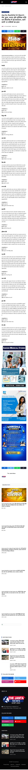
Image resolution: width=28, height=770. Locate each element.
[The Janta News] (14, 2)
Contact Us (18, 764)
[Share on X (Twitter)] (11, 31)
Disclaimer (24, 764)
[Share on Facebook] (5, 31)
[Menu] (2, 2)
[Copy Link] (23, 31)
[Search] (26, 2)
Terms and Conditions (14, 766)
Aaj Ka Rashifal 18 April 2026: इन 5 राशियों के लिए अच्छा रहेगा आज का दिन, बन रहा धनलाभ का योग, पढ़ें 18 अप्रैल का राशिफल (14, 593)
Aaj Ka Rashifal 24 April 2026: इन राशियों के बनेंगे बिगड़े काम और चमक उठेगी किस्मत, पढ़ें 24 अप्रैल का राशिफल (13, 571)
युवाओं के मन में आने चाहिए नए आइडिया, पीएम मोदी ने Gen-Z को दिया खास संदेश (18, 649)
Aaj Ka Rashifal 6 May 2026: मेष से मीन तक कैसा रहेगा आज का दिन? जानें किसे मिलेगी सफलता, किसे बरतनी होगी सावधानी (13, 527)
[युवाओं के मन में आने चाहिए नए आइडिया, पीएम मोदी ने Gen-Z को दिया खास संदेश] (5, 650)
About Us (12, 764)
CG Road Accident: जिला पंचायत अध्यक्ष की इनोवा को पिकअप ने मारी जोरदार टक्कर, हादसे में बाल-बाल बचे (17, 642)
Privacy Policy (6, 764)
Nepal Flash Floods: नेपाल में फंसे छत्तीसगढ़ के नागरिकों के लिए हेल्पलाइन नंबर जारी (17, 657)
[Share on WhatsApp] (17, 31)
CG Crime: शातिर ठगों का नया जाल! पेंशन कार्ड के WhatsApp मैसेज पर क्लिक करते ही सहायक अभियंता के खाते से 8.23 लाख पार (18, 666)
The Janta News (8, 26)
